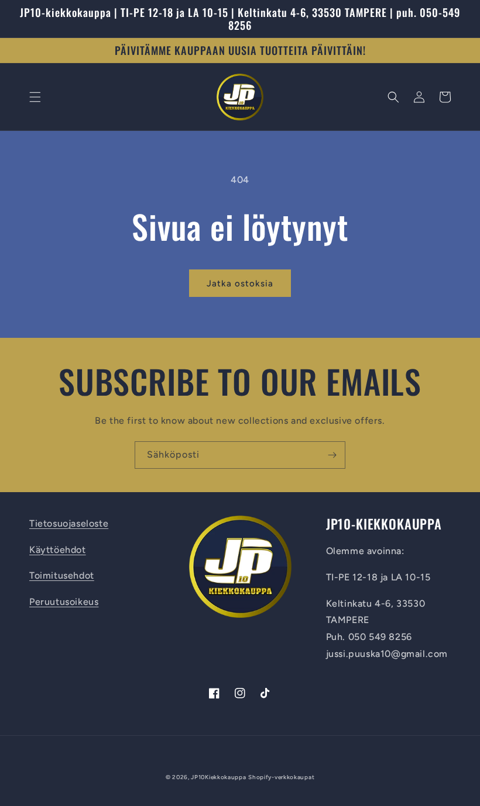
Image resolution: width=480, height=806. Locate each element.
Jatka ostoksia (240, 283)
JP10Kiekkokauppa (218, 777)
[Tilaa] (332, 455)
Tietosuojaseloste (68, 523)
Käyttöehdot (57, 549)
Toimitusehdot (61, 575)
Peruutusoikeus (63, 601)
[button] (35, 97)
